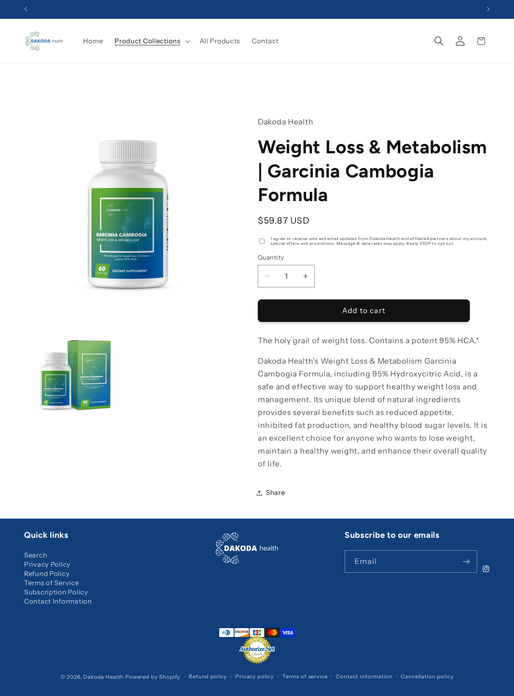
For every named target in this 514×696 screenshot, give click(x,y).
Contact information (364, 677)
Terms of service (304, 677)
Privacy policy (254, 677)
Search (35, 555)
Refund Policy (46, 574)
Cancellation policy (427, 677)
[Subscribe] (466, 561)
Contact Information (58, 601)
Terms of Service (51, 583)
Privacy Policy (47, 564)
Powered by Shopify (152, 677)
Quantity (271, 257)
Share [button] (275, 492)
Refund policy (208, 677)
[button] (151, 41)
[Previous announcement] (26, 9)
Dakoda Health (104, 677)
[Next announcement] (488, 9)
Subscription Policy (56, 592)
